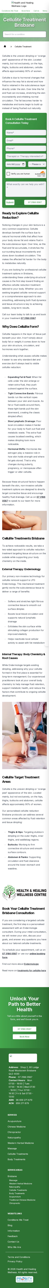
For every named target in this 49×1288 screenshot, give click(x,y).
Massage (12, 1148)
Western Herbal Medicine (21, 1143)
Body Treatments (16, 1159)
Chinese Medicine (17, 1126)
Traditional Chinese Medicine (22, 1200)
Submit (10, 202)
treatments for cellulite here (32, 970)
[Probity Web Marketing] (24, 1279)
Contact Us (13, 1241)
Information (14, 1230)
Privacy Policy (15, 1261)
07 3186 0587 (35, 202)
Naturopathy (14, 1137)
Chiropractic (14, 1203)
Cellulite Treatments (18, 1154)
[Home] (24, 4)
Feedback (13, 1236)
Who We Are (14, 1247)
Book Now (24, 1036)
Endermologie (31, 964)
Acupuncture (14, 1121)
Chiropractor (14, 1132)
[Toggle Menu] (46, 644)
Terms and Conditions (19, 1257)
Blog (10, 1225)
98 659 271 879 (24, 1100)
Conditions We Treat (18, 1220)
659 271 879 (22, 1103)
